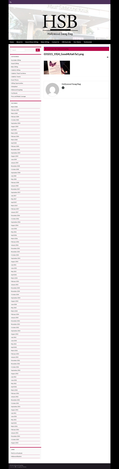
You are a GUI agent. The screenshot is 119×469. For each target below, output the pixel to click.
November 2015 (15, 251)
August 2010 (14, 443)
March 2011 (14, 426)
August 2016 (14, 225)
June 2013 (14, 340)
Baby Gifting (45, 42)
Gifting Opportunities (17, 83)
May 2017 (13, 199)
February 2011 (15, 429)
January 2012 (14, 396)
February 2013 (15, 354)
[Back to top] (115, 465)
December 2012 (15, 360)
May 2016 (13, 232)
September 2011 (15, 406)
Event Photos (15, 80)
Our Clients (77, 42)
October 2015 (15, 255)
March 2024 (14, 113)
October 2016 (15, 218)
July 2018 (13, 176)
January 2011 (14, 433)
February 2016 (15, 242)
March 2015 (14, 278)
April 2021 (14, 143)
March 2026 (14, 106)
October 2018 (15, 169)
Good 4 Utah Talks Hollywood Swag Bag (57, 49)
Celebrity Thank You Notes (18, 73)
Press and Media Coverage (18, 96)
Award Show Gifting (31, 42)
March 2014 (14, 311)
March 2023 (14, 133)
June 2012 (14, 380)
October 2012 (15, 367)
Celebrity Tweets (16, 76)
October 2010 (15, 439)
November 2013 (15, 324)
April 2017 (14, 202)
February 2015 (15, 281)
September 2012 (15, 370)
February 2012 (15, 393)
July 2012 (13, 377)
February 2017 (15, 209)
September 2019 (15, 153)
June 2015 (14, 268)
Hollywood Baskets (16, 456)
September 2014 (15, 298)
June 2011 (14, 416)
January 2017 (14, 212)
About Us (19, 42)
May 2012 (13, 383)
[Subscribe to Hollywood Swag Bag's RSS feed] (10, 2)
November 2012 (15, 363)
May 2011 (13, 419)
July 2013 (13, 337)
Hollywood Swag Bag (16, 90)
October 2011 (15, 403)
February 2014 (15, 314)
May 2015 (13, 271)
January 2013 (14, 357)
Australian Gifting (16, 60)
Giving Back (14, 86)
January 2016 (14, 245)
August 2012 (14, 373)
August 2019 (14, 156)
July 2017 (13, 195)
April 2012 (14, 386)
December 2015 (15, 248)
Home (12, 42)
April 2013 (14, 347)
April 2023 (14, 129)
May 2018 (13, 179)
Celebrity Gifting (15, 70)
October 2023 (15, 120)
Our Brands (14, 93)
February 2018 (15, 182)
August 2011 (14, 410)
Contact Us (55, 42)
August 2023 (14, 126)
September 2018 (15, 172)
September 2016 (15, 222)
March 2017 (14, 205)
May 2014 (13, 307)
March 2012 (14, 390)
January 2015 (14, 284)
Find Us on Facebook (16, 453)
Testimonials (88, 42)
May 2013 (13, 344)
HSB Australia (66, 42)
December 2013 (15, 321)
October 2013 (15, 327)
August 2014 (14, 301)
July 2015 (13, 265)
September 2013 (15, 330)
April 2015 (14, 274)
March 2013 (14, 350)
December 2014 (15, 288)
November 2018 (15, 166)
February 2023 (15, 136)
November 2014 (15, 291)
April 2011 (14, 423)
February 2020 (15, 146)
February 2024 (15, 116)
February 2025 (15, 110)
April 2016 (14, 235)
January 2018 (14, 186)
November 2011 (15, 400)
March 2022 (14, 139)
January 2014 (14, 317)
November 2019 (15, 149)
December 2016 (15, 215)
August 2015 (14, 261)
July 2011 (13, 413)
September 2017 (15, 192)
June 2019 (14, 159)
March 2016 (14, 238)
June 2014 (14, 304)
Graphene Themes (22, 467)
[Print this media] (107, 57)
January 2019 (14, 162)
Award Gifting (15, 63)
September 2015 (15, 258)
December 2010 (15, 436)
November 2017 (15, 189)
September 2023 (15, 123)
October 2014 (15, 294)
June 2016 (14, 228)
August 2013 (14, 334)
